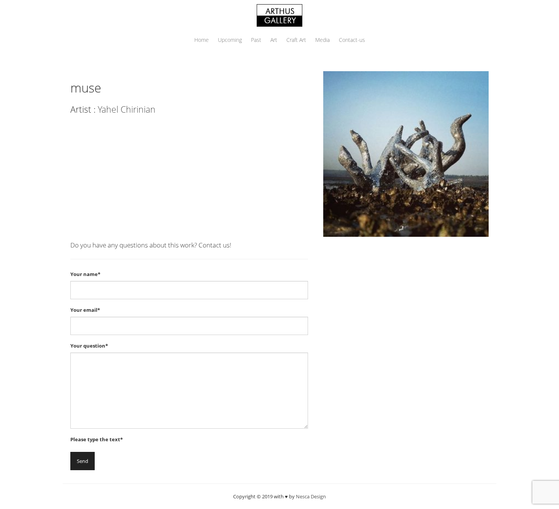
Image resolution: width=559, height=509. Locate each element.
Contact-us (352, 39)
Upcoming (230, 39)
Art (273, 39)
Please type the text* (96, 439)
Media (322, 39)
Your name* (85, 274)
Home (201, 39)
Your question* (89, 345)
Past (256, 39)
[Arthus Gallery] (279, 14)
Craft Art (296, 39)
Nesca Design (311, 496)
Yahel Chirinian (127, 109)
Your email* (85, 309)
